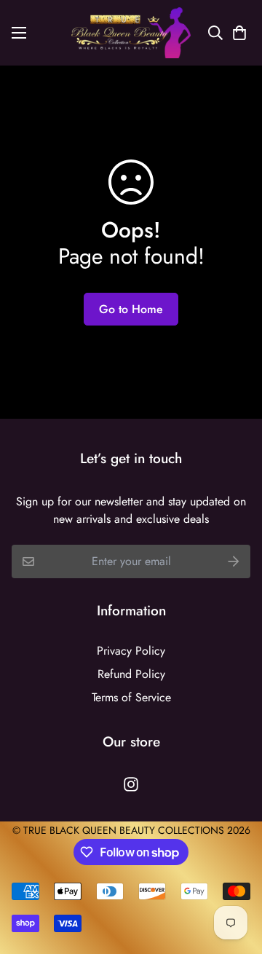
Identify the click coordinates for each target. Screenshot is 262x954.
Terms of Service (131, 697)
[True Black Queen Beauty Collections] (131, 33)
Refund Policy (131, 674)
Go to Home (131, 309)
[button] (236, 33)
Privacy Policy (131, 650)
